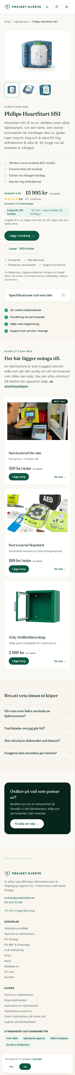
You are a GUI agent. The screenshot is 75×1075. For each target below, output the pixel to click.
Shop (7, 21)
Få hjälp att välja (27, 823)
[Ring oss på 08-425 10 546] (47, 7)
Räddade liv (11, 966)
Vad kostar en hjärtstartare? (21, 1005)
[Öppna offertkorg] (57, 7)
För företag (11, 939)
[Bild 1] (11, 90)
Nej (11, 1066)
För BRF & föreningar (17, 944)
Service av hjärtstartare (18, 994)
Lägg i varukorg (21, 235)
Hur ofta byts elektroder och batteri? (37, 740)
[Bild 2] (28, 90)
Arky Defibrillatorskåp (27, 637)
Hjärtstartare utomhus (18, 1011)
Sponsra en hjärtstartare (19, 933)
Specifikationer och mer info (36, 295)
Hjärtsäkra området (16, 928)
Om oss (9, 971)
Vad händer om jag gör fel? (37, 728)
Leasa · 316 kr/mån (21, 248)
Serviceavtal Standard (26, 545)
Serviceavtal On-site (25, 453)
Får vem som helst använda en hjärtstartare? (37, 713)
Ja (25, 1066)
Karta (7, 960)
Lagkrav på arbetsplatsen (20, 1021)
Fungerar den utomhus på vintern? (37, 753)
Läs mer (37, 1059)
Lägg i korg (18, 476)
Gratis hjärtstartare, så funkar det (25, 1016)
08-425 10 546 (13, 902)
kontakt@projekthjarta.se (19, 897)
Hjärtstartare (21, 21)
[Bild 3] (45, 90)
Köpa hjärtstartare (15, 1000)
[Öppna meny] (67, 7)
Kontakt (9, 977)
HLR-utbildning (14, 949)
